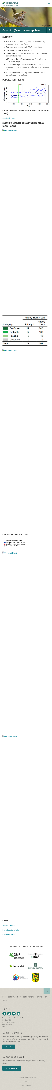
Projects (23, 997)
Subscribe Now (11, 1068)
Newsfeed (31, 997)
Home (4, 997)
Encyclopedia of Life (10, 930)
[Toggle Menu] (48, 3)
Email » (4, 1026)
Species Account (9, 118)
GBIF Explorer (13, 997)
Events (39, 997)
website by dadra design (26, 1085)
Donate (9, 1047)
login (26, 1081)
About (4, 1001)
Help (45, 997)
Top (47, 991)
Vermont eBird (8, 925)
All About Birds (8, 934)
